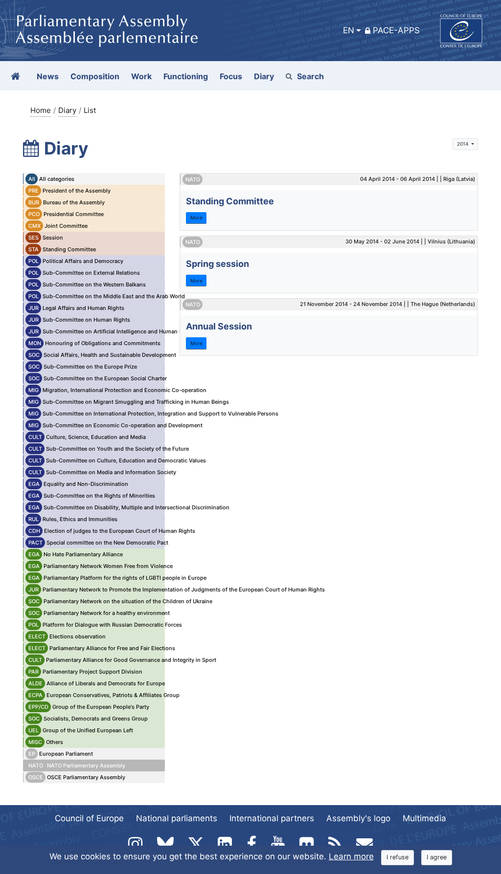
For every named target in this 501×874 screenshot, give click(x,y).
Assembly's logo (358, 818)
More (196, 217)
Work (141, 76)
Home (40, 110)
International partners (271, 818)
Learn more (351, 856)
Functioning (185, 76)
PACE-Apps (396, 30)
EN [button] (348, 30)
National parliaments (176, 818)
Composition (94, 76)
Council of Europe (89, 818)
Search (310, 76)
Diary (67, 110)
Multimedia (424, 818)
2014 (463, 144)
